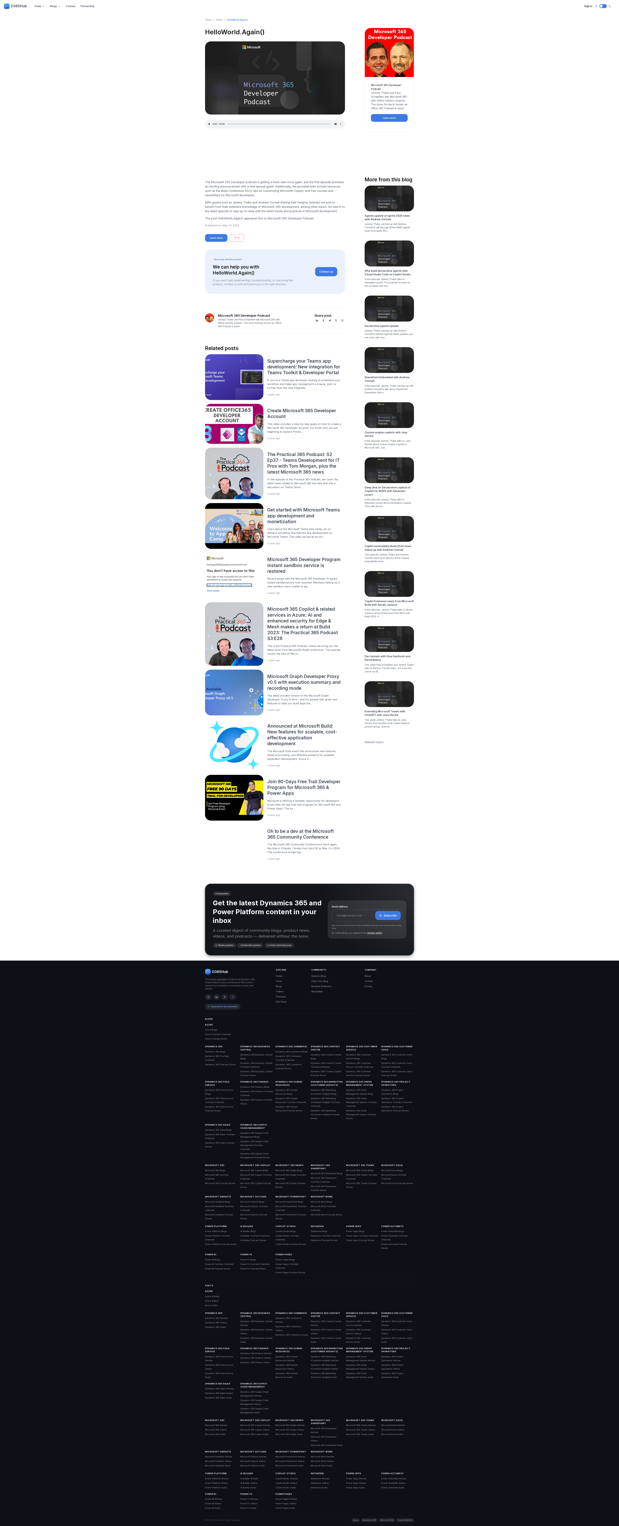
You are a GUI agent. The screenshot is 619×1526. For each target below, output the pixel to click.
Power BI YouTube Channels (219, 1264)
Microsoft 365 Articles (216, 1425)
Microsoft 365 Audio (215, 1434)
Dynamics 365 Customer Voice (397, 1048)
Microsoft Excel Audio (392, 1434)
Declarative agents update (382, 325)
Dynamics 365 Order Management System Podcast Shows (361, 1114)
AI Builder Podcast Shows (253, 1240)
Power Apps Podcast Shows (360, 1240)
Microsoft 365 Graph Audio (289, 1434)
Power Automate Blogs (392, 1231)
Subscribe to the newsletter (224, 1006)
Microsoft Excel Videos (392, 1429)
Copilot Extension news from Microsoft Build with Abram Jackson (389, 603)
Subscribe (390, 915)
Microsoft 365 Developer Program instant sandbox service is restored (304, 565)
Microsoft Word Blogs (321, 1201)
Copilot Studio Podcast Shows (290, 1244)
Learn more (216, 237)
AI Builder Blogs (248, 1231)
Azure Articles (212, 1296)
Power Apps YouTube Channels (362, 1235)
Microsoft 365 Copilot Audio (254, 1434)
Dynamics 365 (213, 1046)
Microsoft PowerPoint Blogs (289, 1201)
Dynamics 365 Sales (217, 1124)
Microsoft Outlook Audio (252, 1465)
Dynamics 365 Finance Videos (255, 1358)
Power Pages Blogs (285, 1259)
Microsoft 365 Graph (289, 1165)
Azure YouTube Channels (218, 1034)
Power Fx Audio (248, 1508)
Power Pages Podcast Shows (290, 1272)
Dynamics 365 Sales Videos (219, 1393)
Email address (340, 906)
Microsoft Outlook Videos (253, 1461)
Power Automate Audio (392, 1487)
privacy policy (374, 932)
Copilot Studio (285, 1226)
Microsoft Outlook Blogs (252, 1201)
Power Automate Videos (393, 1483)
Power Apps (353, 1226)
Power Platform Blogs (216, 1231)
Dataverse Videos (320, 1483)
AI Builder (246, 1226)
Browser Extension (321, 986)
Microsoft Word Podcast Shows (327, 1214)
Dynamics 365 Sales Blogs (218, 1130)
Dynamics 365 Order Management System (359, 1083)
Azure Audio (211, 1305)
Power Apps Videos (356, 1483)
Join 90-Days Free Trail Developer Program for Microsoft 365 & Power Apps (303, 787)
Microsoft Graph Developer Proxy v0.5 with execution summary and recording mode (303, 682)
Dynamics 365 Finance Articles (256, 1353)
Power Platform (216, 1226)
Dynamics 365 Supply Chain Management (253, 1126)
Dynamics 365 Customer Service (362, 1048)
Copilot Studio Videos (286, 1483)
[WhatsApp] (342, 320)
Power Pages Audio (285, 1508)
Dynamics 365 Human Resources (288, 1083)
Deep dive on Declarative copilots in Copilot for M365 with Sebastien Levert (387, 491)
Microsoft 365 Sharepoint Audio (327, 1445)
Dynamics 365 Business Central (255, 1048)
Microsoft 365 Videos (216, 1429)
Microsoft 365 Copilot (255, 1165)
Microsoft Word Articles (322, 1456)
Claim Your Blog (319, 981)
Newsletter (317, 991)
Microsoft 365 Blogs (215, 1170)
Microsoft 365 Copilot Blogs (254, 1170)
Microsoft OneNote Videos (218, 1461)
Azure (209, 1024)
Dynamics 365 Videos (216, 1322)
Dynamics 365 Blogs (215, 1051)
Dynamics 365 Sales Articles (219, 1388)
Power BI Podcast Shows (217, 1268)
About (368, 976)
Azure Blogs (211, 1029)
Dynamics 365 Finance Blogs (255, 1087)
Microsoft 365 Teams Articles (361, 1425)
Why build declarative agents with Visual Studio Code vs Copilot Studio (388, 272)
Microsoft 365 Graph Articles (290, 1425)
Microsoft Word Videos (322, 1461)
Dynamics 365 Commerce (291, 1046)
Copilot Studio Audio (285, 1487)
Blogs (53, 6)
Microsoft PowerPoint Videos (290, 1461)
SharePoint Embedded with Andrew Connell (387, 379)
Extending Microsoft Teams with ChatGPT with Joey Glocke (385, 713)
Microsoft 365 (214, 1165)
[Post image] (234, 377)
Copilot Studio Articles (286, 1478)
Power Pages (283, 1254)
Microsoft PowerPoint (290, 1196)
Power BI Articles (213, 1499)
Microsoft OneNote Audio (218, 1465)
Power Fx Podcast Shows (253, 1268)
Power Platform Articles (217, 1478)
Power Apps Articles (356, 1478)
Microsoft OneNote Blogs (217, 1201)
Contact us (326, 271)
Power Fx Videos (248, 1503)
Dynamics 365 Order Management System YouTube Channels (361, 1102)
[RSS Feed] (232, 997)
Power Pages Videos (285, 1503)
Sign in (588, 6)
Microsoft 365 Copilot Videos (255, 1429)
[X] (336, 320)
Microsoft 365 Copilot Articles (255, 1425)
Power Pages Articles (286, 1499)
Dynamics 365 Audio (215, 1327)
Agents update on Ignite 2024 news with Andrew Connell (387, 217)
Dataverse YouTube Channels (326, 1235)
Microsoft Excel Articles (393, 1425)
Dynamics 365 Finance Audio (255, 1362)
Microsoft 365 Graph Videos (289, 1429)
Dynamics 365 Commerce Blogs (291, 1051)
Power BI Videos (213, 1503)
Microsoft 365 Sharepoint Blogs (327, 1173)
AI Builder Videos (248, 1483)
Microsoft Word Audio (322, 1465)
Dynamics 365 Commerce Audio (291, 1334)
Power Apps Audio (355, 1487)
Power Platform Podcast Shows (221, 1244)
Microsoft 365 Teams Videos (360, 1429)
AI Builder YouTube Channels (255, 1235)
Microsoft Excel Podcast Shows (397, 1183)
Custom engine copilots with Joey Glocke (386, 434)
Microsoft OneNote (218, 1196)
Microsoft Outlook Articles (253, 1456)
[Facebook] (323, 320)
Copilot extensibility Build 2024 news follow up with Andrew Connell (388, 547)
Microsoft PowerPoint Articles (290, 1456)
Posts (38, 6)
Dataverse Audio (319, 1487)
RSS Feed (281, 1001)
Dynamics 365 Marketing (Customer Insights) (327, 1083)
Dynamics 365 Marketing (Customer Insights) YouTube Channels (325, 1102)
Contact (70, 6)
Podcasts (281, 996)
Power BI (210, 1254)
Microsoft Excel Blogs (392, 1170)
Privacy (369, 986)
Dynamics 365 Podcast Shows (220, 1064)
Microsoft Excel (392, 1165)
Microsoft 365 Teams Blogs (360, 1170)
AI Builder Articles (249, 1478)
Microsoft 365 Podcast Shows (220, 1183)
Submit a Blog (318, 976)
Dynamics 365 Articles (216, 1318)
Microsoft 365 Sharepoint (320, 1167)
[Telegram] (329, 320)
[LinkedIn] (316, 320)
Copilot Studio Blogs (285, 1231)
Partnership (87, 6)
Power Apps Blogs (355, 1231)
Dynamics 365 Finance (254, 1081)
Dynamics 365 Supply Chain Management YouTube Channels (254, 1145)
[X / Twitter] (208, 997)
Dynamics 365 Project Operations (395, 1083)
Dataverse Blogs (319, 1231)
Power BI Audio (212, 1508)
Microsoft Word (322, 1196)
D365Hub (19, 6)
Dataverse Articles (320, 1478)
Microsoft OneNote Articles (218, 1456)
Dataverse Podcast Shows (324, 1240)
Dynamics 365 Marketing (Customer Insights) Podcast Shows (325, 1114)
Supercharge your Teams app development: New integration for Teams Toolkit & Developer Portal (303, 366)
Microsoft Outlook (253, 1196)
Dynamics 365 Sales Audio (218, 1397)
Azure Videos (212, 1301)
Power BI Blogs (212, 1259)
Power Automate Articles (393, 1478)
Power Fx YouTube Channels (255, 1264)
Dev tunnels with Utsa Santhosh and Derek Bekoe (387, 658)
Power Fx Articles (249, 1499)
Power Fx (246, 1254)
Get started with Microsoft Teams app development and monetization (303, 515)
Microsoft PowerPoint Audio (289, 1465)
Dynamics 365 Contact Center (325, 1048)
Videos (280, 991)
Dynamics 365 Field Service (217, 1083)
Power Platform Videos (216, 1483)
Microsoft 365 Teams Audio (360, 1434)
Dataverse (317, 1226)
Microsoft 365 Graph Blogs (289, 1170)
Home (208, 19)
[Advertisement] (275, 154)
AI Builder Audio (248, 1487)
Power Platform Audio (216, 1487)
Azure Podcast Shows (216, 1038)
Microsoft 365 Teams (360, 1165)
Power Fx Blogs (248, 1259)
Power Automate (392, 1226)
